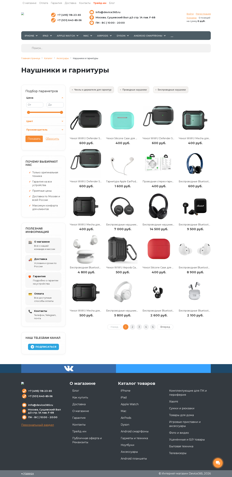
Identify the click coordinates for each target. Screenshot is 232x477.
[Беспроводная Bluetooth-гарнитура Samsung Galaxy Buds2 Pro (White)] (195, 249)
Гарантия (56, 3)
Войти (190, 13)
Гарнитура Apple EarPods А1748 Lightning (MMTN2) (137, 181)
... (172, 35)
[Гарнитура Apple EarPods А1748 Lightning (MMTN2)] (122, 163)
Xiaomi (173, 401)
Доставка (70, 3)
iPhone (125, 390)
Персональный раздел (37, 425)
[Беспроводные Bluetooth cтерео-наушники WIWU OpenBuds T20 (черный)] (158, 292)
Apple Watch (130, 404)
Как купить (80, 397)
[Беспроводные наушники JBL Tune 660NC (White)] (122, 292)
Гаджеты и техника (134, 438)
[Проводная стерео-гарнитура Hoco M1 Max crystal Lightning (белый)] (158, 163)
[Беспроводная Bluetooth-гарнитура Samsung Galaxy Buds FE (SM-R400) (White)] (86, 249)
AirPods (126, 417)
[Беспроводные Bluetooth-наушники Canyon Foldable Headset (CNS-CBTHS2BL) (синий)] (195, 163)
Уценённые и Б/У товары (187, 439)
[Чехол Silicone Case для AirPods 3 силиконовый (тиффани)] (122, 120)
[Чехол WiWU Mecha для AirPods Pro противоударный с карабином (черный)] (86, 292)
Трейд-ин (99, 3)
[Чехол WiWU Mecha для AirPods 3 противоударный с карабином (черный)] (86, 206)
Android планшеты (134, 458)
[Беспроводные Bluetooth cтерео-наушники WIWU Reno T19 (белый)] (195, 292)
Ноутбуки (127, 445)
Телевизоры (177, 453)
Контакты (85, 3)
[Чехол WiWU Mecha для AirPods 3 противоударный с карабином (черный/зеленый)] (195, 120)
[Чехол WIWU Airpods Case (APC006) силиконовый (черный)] (122, 249)
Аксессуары (129, 451)
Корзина (192, 17)
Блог (112, 3)
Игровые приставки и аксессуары (185, 424)
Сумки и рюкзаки (181, 408)
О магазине (30, 3)
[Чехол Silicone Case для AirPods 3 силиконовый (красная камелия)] (158, 249)
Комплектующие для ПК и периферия (188, 392)
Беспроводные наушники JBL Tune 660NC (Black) (136, 224)
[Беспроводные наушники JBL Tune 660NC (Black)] (122, 206)
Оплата (43, 3)
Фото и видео (179, 432)
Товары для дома (181, 415)
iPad (124, 397)
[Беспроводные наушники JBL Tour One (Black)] (158, 206)
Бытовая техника (181, 446)
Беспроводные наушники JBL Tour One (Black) (171, 224)
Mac (123, 411)
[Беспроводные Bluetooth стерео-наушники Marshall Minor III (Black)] (195, 206)
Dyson (125, 424)
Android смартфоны (135, 431)
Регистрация (203, 13)
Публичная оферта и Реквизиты (87, 440)
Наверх (28, 473)
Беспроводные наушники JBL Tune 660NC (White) (137, 310)
